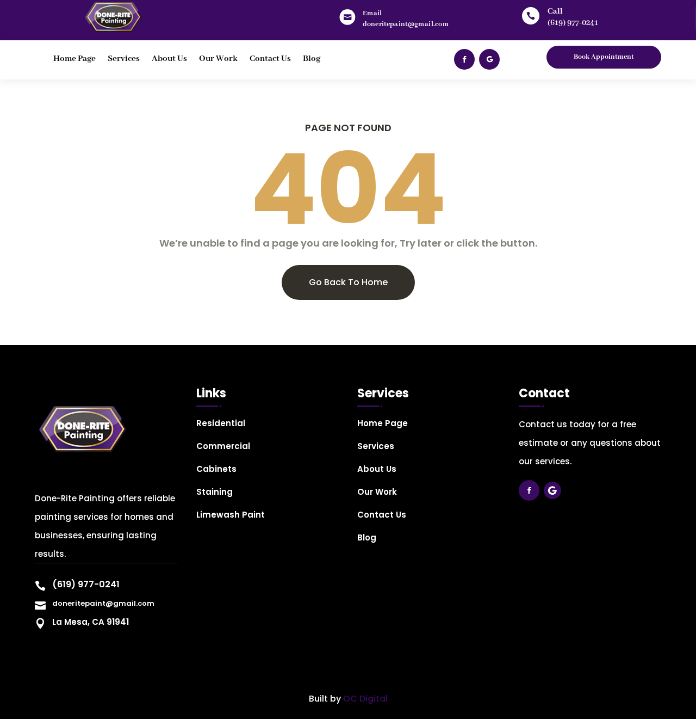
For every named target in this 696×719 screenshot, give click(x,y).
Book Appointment (604, 57)
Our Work (218, 59)
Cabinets (216, 470)
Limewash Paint (230, 515)
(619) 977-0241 (573, 23)
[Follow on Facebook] (464, 59)
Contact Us (270, 59)
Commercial (223, 447)
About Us (169, 59)
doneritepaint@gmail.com (103, 603)
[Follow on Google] (489, 59)
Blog (311, 59)
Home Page (74, 59)
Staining (214, 492)
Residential (220, 424)
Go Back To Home (348, 282)
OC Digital (365, 698)
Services (124, 59)
